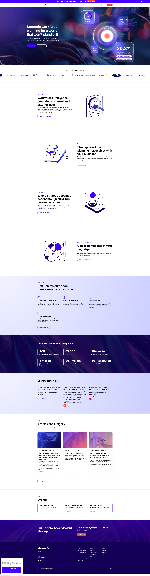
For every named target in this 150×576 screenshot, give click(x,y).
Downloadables (93, 552)
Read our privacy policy (13, 565)
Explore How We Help (44, 212)
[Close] (21, 560)
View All (41, 481)
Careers (104, 550)
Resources (92, 548)
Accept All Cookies (12, 568)
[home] (42, 5)
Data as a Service (81, 555)
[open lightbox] (107, 36)
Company (104, 548)
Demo (110, 5)
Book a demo (31, 46)
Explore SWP (82, 164)
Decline (12, 571)
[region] (12, 566)
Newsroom (104, 552)
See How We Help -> (43, 327)
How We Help (80, 560)
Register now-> (91, 1)
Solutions (80, 548)
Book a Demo (82, 534)
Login (104, 5)
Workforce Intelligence (83, 550)
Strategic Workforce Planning (82, 553)
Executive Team (105, 554)
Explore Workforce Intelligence (46, 116)
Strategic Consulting (82, 558)
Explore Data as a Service (85, 259)
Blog (91, 550)
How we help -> (41, 46)
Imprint (111, 568)
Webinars (92, 556)
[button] (58, 5)
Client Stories (93, 554)
